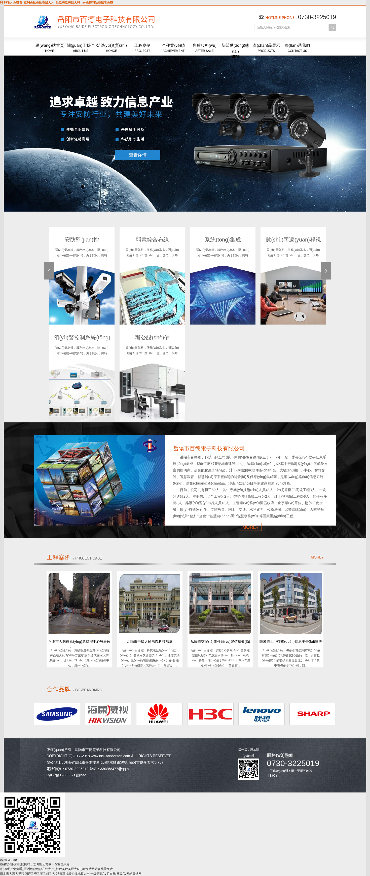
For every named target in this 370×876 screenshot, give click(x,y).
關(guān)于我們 (80, 47)
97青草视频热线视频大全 (73, 873)
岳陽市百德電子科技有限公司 (98, 749)
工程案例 (142, 47)
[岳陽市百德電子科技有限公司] (113, 36)
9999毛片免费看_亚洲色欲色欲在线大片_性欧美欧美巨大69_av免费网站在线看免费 (56, 2)
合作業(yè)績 (173, 47)
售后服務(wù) (204, 47)
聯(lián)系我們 (297, 47)
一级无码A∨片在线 (103, 873)
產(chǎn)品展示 (266, 47)
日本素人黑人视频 (12, 873)
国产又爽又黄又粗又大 (40, 873)
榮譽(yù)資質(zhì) (111, 47)
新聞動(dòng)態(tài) (235, 49)
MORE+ (250, 527)
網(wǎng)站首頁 (49, 47)
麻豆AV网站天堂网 (129, 873)
